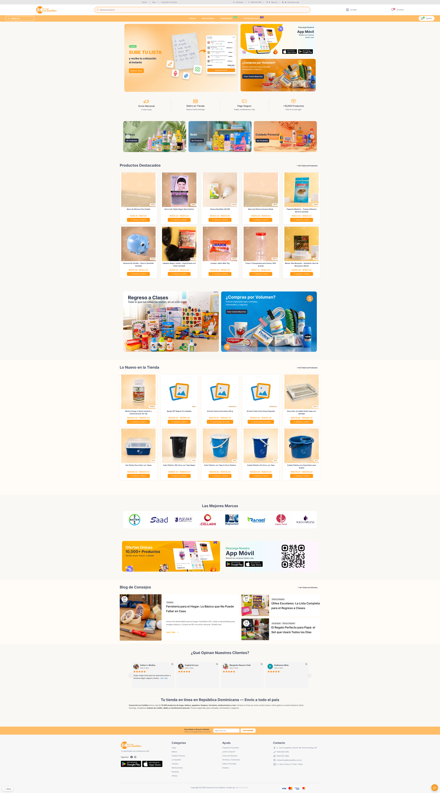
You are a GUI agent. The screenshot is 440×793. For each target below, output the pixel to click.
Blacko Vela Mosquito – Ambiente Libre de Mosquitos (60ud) (301, 264)
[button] (351, 9)
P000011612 (273, 406)
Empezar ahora (136, 71)
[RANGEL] (232, 520)
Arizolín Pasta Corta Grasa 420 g (220, 411)
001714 (275, 258)
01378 (153, 258)
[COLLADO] (183, 520)
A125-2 (315, 406)
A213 (153, 460)
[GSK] (305, 520)
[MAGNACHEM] (207, 520)
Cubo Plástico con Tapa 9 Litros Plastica (220, 465)
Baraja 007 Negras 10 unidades (179, 411)
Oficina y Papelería (278, 599)
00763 (234, 258)
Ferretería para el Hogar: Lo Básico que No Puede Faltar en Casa (200, 609)
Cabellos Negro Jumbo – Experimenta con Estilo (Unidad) (179, 264)
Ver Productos (131, 140)
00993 (316, 204)
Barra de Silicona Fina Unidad (138, 209)
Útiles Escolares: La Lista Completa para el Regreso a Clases (295, 606)
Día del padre (276, 623)
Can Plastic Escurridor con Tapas (138, 465)
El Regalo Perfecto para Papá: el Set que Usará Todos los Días (293, 630)
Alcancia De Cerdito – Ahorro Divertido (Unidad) (138, 264)
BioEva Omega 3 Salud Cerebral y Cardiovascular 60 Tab (138, 412)
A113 (316, 460)
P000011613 (232, 406)
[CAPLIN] (256, 520)
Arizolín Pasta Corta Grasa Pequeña (261, 411)
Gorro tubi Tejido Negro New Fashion (179, 209)
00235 (193, 258)
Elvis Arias (204, 665)
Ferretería (170, 602)
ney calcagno (160, 665)
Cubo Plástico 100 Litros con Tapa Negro (179, 465)
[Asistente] (434, 787)
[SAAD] (134, 520)
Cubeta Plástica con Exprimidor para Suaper (301, 466)
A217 (193, 460)
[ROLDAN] (158, 520)
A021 (275, 460)
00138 (153, 204)
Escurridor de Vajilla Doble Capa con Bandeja (301, 412)
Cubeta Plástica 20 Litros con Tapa (261, 465)
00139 (275, 204)
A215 (234, 460)
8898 (193, 406)
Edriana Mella (295, 665)
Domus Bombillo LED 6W (220, 209)
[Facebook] (131, 757)
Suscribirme (248, 730)
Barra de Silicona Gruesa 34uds (260, 209)
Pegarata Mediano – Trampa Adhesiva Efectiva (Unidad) (301, 210)
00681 (193, 204)
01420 (316, 258)
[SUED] (281, 520)
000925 (152, 406)
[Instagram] (135, 757)
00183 (234, 204)
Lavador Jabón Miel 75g (220, 263)
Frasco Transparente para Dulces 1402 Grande (261, 264)
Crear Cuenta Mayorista (253, 76)
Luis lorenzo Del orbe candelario (258, 665)
